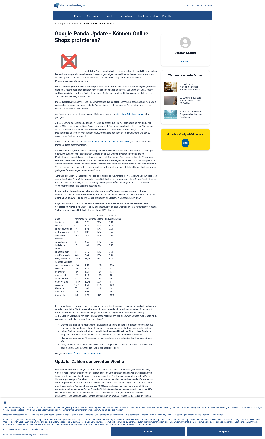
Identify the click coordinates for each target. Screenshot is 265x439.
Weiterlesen (185, 61)
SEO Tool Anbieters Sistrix (130, 114)
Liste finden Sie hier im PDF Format (85, 353)
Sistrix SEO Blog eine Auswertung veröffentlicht (107, 141)
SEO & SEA (72, 23)
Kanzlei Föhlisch (205, 5)
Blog (60, 23)
